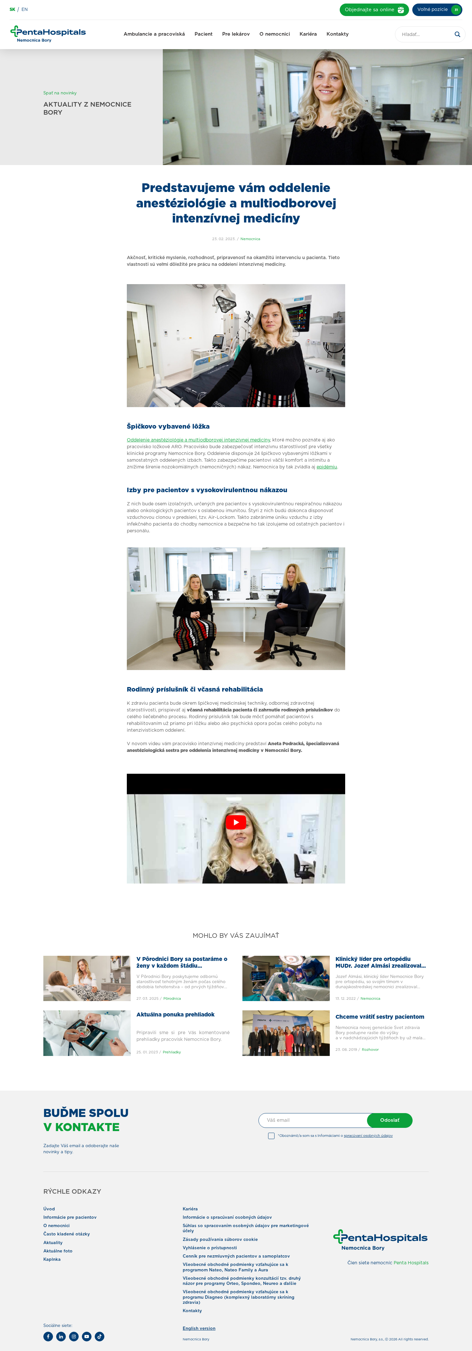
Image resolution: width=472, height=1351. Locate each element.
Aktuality (53, 1243)
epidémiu (327, 467)
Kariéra (308, 34)
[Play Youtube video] (236, 822)
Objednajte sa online (369, 9)
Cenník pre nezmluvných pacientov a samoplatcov (236, 1256)
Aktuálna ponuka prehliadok (175, 1014)
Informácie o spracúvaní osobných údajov (227, 1218)
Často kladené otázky (66, 1234)
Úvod (49, 1209)
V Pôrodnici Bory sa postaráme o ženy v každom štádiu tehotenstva (181, 966)
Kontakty (338, 34)
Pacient (204, 34)
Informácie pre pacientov (70, 1218)
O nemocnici (274, 34)
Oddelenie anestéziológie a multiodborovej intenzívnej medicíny (198, 440)
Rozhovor (370, 1049)
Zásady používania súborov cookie (220, 1239)
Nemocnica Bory (196, 1339)
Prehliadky (172, 1052)
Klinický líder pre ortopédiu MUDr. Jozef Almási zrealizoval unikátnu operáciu (378, 966)
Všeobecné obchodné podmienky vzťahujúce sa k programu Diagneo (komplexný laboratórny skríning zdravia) (238, 1297)
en (25, 10)
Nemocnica (250, 239)
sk (12, 10)
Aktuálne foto (58, 1251)
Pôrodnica (172, 998)
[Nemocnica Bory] (48, 34)
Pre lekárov (236, 34)
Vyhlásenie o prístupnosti (210, 1248)
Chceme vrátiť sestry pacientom (380, 1017)
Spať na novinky (60, 93)
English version (199, 1328)
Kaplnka (52, 1260)
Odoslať (389, 1120)
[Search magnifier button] (457, 34)
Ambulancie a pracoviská (154, 34)
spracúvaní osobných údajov (368, 1135)
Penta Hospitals (411, 1263)
